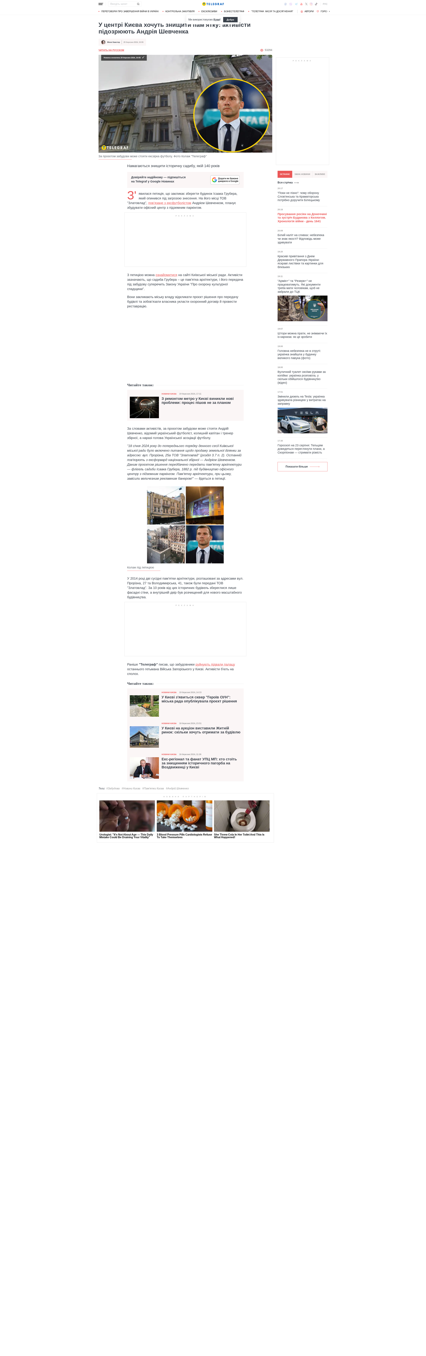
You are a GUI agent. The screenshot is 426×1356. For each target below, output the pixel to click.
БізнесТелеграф (234, 11)
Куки (216, 19)
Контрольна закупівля (180, 11)
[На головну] (213, 4)
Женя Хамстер (113, 42)
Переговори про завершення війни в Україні (130, 11)
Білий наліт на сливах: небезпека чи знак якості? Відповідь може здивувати (301, 238)
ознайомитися (166, 275)
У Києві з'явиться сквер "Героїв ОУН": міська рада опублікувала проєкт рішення (199, 699)
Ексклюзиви (209, 11)
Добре (230, 19)
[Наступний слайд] (329, 11)
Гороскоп (327, 11)
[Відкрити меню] (101, 4)
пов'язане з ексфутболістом (169, 203)
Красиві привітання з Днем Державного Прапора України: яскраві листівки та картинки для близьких (300, 262)
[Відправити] (138, 4)
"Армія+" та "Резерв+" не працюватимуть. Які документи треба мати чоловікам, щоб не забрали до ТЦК (299, 286)
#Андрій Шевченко (177, 788)
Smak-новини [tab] (302, 174)
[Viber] (291, 4)
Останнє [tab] (285, 174)
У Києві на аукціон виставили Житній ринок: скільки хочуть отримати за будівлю (201, 730)
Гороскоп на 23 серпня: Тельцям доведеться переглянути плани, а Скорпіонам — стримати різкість (301, 449)
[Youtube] (301, 4)
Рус (325, 4)
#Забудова (113, 788)
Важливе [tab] (320, 174)
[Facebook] (285, 3)
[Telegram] (296, 3)
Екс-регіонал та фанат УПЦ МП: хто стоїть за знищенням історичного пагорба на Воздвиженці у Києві (199, 763)
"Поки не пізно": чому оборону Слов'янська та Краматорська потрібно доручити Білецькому (299, 196)
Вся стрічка (285, 182)
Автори (309, 11)
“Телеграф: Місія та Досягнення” (272, 11)
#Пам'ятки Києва (153, 788)
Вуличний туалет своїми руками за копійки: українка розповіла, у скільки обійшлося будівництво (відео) (302, 377)
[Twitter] (306, 4)
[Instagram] (311, 3)
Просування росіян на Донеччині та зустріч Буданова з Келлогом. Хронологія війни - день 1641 (302, 217)
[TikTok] (316, 4)
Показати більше (297, 466)
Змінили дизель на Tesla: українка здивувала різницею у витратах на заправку (302, 400)
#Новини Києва (131, 788)
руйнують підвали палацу (215, 664)
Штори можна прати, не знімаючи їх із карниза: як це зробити (302, 335)
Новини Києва (169, 394)
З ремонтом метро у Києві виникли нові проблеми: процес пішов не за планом (198, 401)
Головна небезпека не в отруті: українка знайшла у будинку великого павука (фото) (299, 354)
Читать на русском (111, 50)
